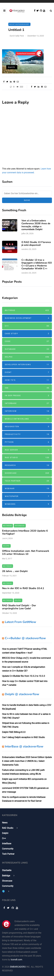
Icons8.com (16, 959)
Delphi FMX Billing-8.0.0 (13, 732)
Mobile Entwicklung (27, 419)
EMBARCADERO (18, 966)
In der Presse (27, 395)
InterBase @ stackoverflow (24, 746)
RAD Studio (27, 457)
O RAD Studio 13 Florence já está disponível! (36, 244)
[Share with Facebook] (4, 81)
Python (27, 442)
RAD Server (27, 450)
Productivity (27, 434)
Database (27, 349)
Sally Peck (19, 36)
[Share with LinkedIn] (10, 81)
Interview (27, 411)
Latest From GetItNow (20, 622)
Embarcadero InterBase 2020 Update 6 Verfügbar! (25, 532)
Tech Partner (27, 481)
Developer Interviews (27, 364)
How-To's (27, 380)
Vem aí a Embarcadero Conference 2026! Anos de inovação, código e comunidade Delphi (35, 225)
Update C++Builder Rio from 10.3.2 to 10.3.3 (23, 676)
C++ (27, 326)
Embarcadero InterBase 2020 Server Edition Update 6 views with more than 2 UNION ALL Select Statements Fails (27, 761)
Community (7, 848)
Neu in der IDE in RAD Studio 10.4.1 (23, 588)
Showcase (27, 473)
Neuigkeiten (27, 426)
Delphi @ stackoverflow (22, 694)
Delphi (27, 357)
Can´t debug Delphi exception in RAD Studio (23, 737)
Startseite (6, 870)
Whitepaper (27, 496)
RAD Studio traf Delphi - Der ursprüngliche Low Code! (19, 607)
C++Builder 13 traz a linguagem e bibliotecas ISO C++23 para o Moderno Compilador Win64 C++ (36, 264)
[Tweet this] (7, 81)
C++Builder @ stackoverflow (25, 638)
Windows (27, 504)
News (4, 822)
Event (27, 372)
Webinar (27, 488)
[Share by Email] (17, 81)
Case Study (27, 333)
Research (27, 465)
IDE (27, 388)
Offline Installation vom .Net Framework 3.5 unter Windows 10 (25, 552)
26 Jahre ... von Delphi (15, 571)
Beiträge (27, 310)
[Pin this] (14, 81)
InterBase (27, 403)
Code (27, 341)
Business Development (27, 318)
